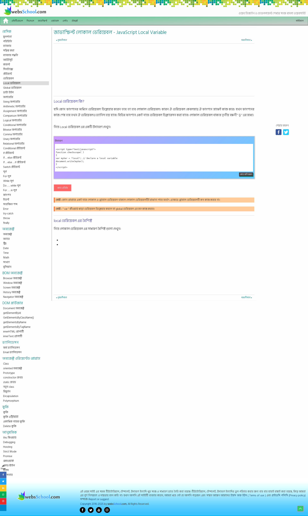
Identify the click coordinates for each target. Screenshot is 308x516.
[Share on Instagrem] (3, 501)
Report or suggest (99, 499)
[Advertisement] (154, 72)
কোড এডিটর (62, 188)
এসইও (65, 21)
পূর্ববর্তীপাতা (61, 40)
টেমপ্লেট (75, 21)
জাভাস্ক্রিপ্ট (42, 21)
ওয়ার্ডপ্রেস (55, 21)
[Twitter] (286, 132)
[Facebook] (279, 132)
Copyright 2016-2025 (91, 504)
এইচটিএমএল (17, 21)
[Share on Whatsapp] (3, 494)
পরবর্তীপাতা (246, 40)
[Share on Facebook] (3, 475)
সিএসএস (30, 21)
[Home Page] (6, 21)
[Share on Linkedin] (3, 488)
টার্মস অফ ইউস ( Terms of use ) (248, 495)
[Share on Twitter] (3, 481)
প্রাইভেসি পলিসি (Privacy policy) (289, 495)
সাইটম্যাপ (300, 21)
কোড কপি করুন (246, 174)
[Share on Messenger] (3, 508)
